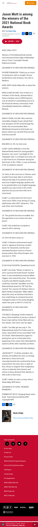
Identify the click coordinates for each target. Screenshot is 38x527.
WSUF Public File (9, 491)
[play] (3, 524)
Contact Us (7, 452)
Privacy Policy (8, 457)
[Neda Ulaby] (6, 416)
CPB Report (7, 470)
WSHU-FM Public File (10, 487)
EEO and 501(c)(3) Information (14, 465)
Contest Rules (8, 474)
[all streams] (35, 524)
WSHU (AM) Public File (11, 482)
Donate (31, 3)
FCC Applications (9, 478)
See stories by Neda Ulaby (23, 418)
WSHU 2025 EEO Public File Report (15, 461)
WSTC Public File (9, 495)
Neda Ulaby (12, 31)
